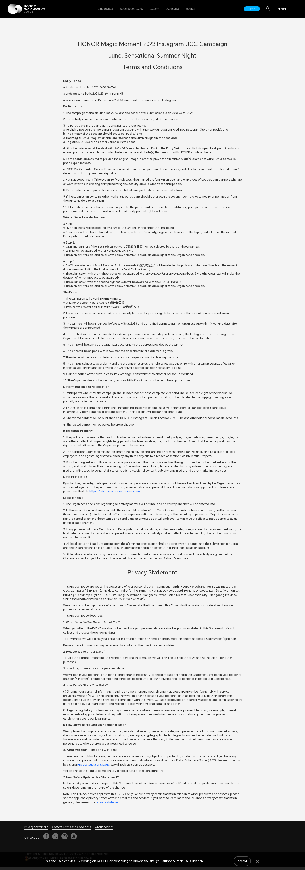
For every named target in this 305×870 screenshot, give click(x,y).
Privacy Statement (36, 827)
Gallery (154, 8)
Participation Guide (131, 8)
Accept (242, 861)
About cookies (104, 827)
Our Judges (172, 8)
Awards (190, 8)
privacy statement (108, 802)
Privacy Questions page (93, 764)
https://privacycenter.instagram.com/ (114, 491)
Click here (197, 861)
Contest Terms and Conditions (71, 827)
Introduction (105, 8)
